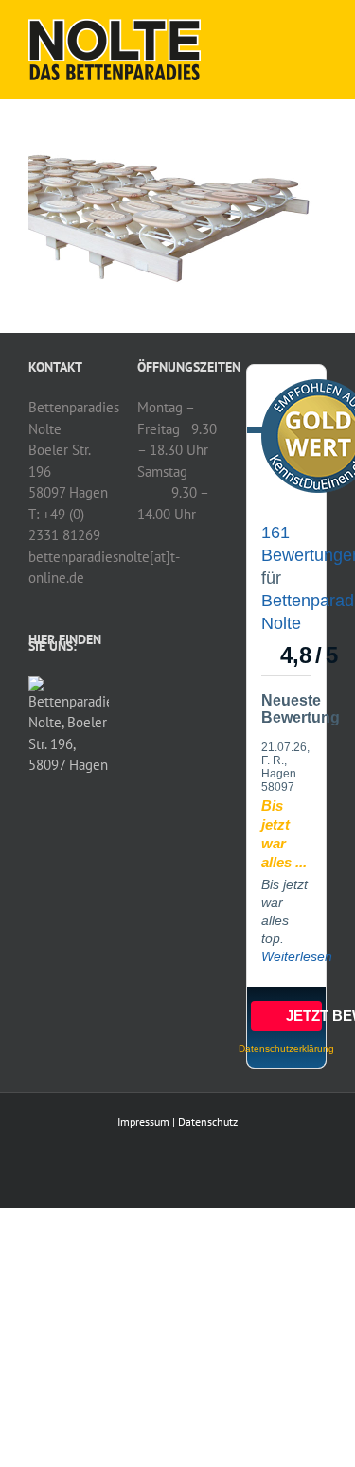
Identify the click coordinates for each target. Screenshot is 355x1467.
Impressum (143, 1121)
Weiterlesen (296, 956)
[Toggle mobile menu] (319, 29)
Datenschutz (208, 1121)
